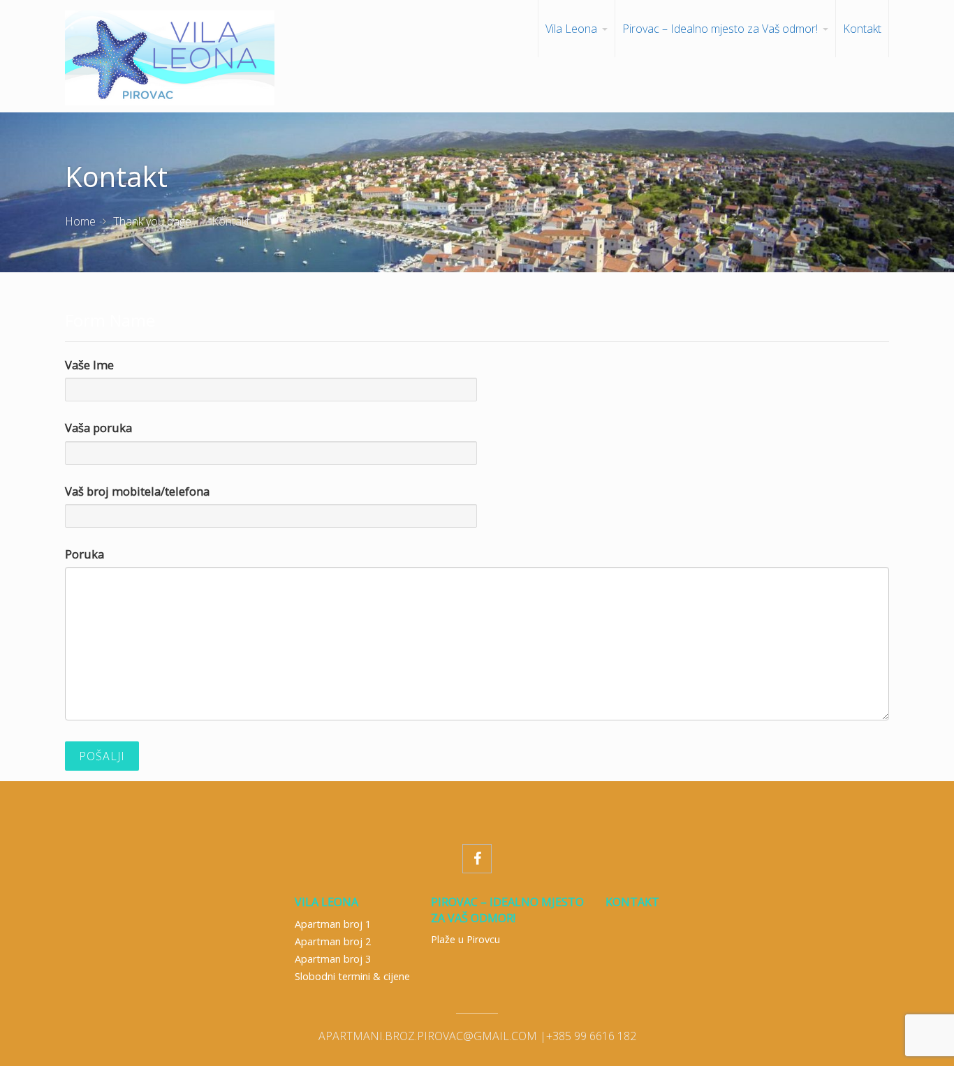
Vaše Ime (89, 365)
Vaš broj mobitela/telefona (137, 491)
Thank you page (152, 221)
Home (80, 221)
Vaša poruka (98, 428)
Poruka (84, 554)
